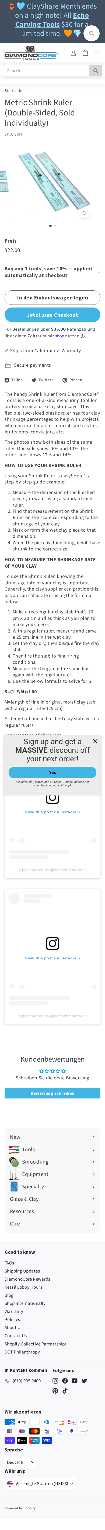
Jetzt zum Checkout (52, 314)
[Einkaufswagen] (85, 53)
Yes (52, 772)
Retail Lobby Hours (23, 1287)
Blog (9, 1295)
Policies (12, 1319)
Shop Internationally (25, 1303)
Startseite (14, 91)
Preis (11, 241)
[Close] (95, 740)
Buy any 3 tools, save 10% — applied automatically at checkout (48, 271)
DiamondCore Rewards (27, 1279)
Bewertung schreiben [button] (52, 1093)
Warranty (14, 1311)
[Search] (95, 70)
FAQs (9, 1263)
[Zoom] (84, 213)
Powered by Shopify (20, 1508)
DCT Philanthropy (22, 1352)
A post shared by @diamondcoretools (52, 870)
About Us (14, 1327)
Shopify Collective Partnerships (36, 1344)
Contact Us (16, 1336)
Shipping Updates (22, 1271)
